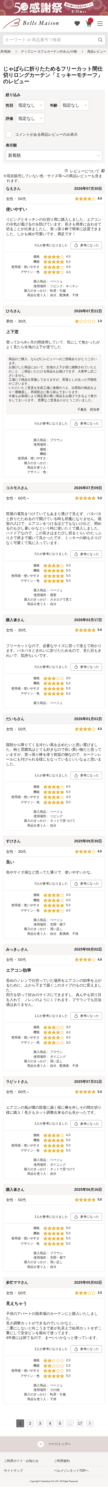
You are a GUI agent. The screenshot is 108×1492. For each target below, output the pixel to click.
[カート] (89, 23)
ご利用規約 (62, 1461)
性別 (9, 105)
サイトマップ (13, 1470)
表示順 (11, 145)
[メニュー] (100, 23)
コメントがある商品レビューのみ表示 (46, 134)
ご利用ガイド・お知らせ (21, 1461)
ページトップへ (59, 1444)
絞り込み (13, 95)
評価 (9, 118)
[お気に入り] (77, 23)
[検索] (100, 40)
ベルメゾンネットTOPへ (71, 1470)
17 (80, 1423)
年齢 (53, 105)
